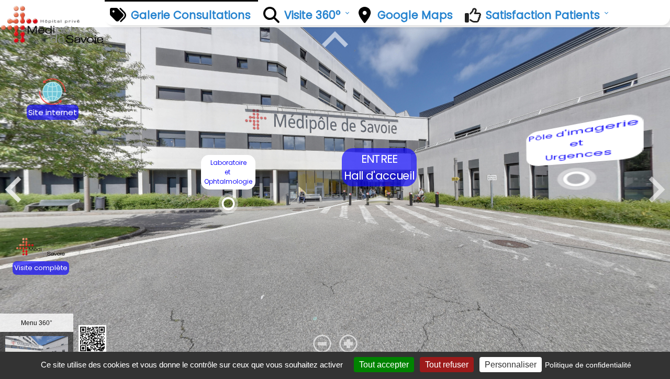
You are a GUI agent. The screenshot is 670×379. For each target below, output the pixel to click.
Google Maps (415, 15)
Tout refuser (446, 364)
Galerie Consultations (191, 15)
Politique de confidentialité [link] (588, 365)
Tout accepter (384, 364)
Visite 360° (312, 15)
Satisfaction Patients (543, 15)
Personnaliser (511, 364)
